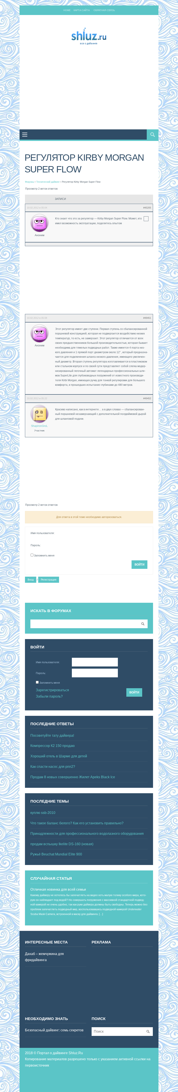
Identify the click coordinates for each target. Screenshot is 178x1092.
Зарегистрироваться (52, 690)
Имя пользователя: (42, 533)
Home (67, 10)
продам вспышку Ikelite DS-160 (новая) (61, 844)
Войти (139, 564)
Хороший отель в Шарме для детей (58, 756)
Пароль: (36, 545)
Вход (31, 579)
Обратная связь (104, 10)
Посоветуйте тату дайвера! (52, 735)
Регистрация (48, 579)
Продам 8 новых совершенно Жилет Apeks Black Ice (72, 777)
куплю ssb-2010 (42, 813)
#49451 (147, 318)
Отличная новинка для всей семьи (58, 889)
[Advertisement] (101, 88)
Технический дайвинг (48, 181)
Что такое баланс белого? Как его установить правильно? (77, 823)
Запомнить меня (44, 555)
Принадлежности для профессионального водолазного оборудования (87, 833)
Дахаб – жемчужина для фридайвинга (44, 957)
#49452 (147, 398)
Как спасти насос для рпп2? (52, 766)
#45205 (147, 207)
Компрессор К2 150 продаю (52, 746)
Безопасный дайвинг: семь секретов (54, 1030)
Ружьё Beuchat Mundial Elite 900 (56, 854)
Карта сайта (82, 10)
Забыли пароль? (49, 696)
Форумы (29, 181)
